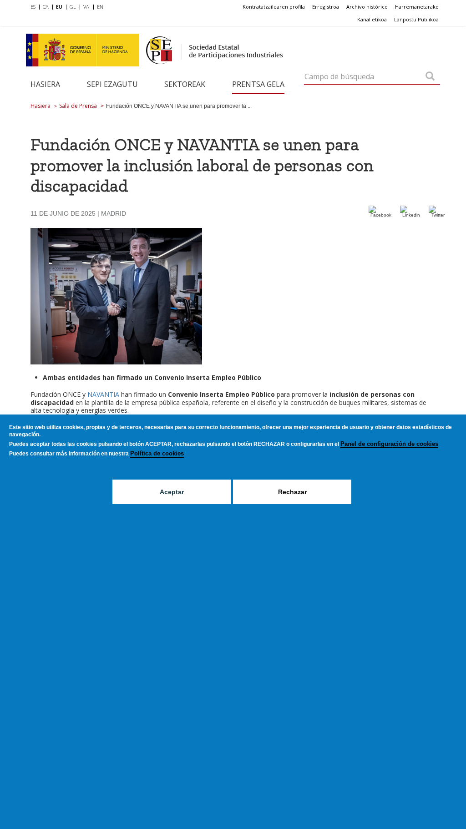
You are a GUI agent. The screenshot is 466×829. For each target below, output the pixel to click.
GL (73, 6)
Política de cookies (157, 453)
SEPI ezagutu (112, 84)
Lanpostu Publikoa (416, 19)
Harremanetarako (417, 6)
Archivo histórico (367, 6)
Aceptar (172, 491)
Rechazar (292, 491)
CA (46, 6)
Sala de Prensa (78, 106)
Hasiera (45, 84)
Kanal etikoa (372, 19)
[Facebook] (381, 214)
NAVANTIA (103, 394)
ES (32, 6)
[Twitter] (438, 214)
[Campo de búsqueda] (430, 77)
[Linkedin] (411, 214)
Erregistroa (325, 6)
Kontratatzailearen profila (274, 6)
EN (100, 6)
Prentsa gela (258, 84)
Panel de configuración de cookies (389, 443)
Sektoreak (184, 84)
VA (86, 6)
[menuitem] (34, 7)
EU (59, 6)
